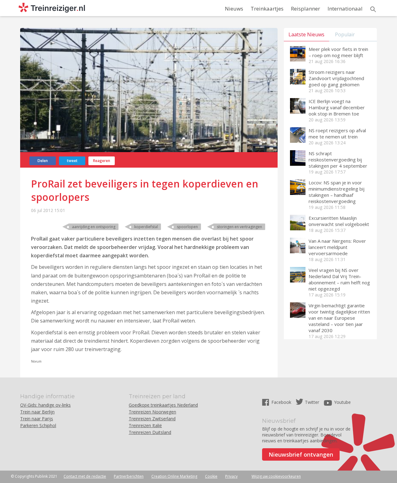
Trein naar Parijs (36, 419)
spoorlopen (187, 226)
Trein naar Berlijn (37, 412)
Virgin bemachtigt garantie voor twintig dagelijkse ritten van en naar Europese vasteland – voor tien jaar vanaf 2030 (339, 317)
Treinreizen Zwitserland (152, 419)
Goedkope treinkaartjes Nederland (163, 405)
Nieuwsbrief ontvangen (301, 454)
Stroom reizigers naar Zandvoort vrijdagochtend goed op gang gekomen (336, 78)
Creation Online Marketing (174, 476)
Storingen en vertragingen (239, 226)
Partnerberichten (129, 476)
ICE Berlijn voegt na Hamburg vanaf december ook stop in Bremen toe (337, 107)
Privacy (231, 476)
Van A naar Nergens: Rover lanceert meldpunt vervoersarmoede (337, 247)
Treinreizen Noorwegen (152, 412)
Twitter (312, 402)
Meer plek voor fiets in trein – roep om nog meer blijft (338, 52)
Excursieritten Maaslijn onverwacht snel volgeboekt (339, 221)
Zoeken (373, 9)
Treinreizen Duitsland (150, 432)
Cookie (211, 476)
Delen (43, 160)
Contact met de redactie (85, 476)
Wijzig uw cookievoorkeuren (276, 476)
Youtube (342, 402)
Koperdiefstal (146, 226)
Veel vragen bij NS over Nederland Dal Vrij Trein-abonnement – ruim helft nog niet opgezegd (339, 279)
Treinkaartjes (267, 8)
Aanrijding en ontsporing (93, 226)
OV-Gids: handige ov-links (45, 405)
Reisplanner (305, 8)
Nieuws (234, 8)
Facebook (281, 402)
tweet (72, 160)
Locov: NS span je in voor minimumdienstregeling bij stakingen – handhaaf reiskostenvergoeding (336, 191)
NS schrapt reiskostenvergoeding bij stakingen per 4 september (338, 159)
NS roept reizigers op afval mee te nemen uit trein (337, 133)
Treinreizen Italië (145, 425)
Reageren (101, 160)
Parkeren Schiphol (38, 425)
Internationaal (345, 8)
